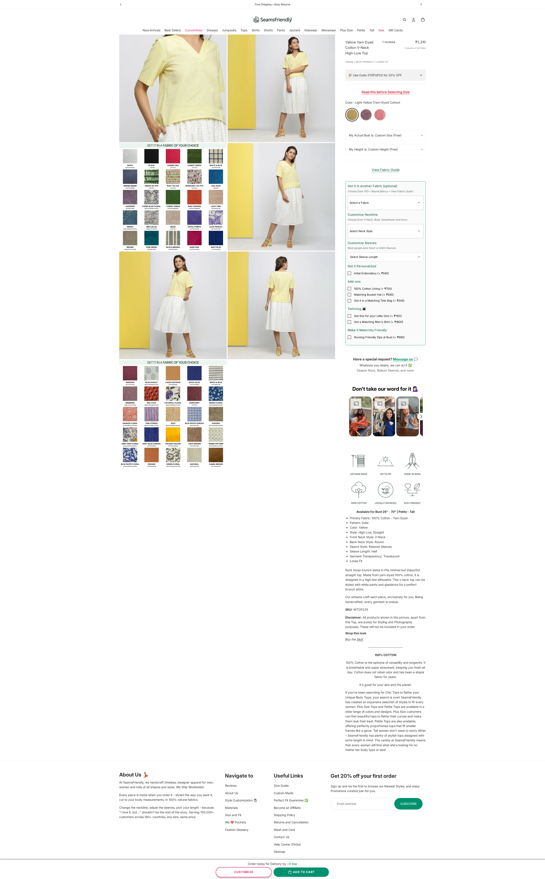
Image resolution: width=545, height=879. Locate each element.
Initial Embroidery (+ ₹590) (371, 273)
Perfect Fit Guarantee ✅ (291, 800)
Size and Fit (233, 815)
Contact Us (281, 837)
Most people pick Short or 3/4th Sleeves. (372, 248)
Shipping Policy (284, 815)
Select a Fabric (359, 202)
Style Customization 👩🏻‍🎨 (241, 800)
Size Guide (281, 785)
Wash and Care (284, 829)
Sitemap (279, 851)
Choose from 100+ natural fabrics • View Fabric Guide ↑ (381, 191)
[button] (360, 417)
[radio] (352, 114)
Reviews (231, 785)
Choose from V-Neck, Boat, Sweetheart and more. (378, 219)
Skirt (360, 639)
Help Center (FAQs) (287, 844)
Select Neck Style (361, 231)
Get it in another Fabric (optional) (381, 188)
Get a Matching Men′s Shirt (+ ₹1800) (378, 322)
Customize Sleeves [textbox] (372, 245)
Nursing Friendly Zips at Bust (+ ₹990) (379, 337)
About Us (231, 793)
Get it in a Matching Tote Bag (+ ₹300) (379, 300)
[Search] (404, 19)
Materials (231, 807)
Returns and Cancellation (291, 822)
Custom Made (283, 793)
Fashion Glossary (236, 829)
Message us (403, 359)
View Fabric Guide (386, 170)
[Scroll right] (421, 416)
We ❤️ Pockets (235, 822)
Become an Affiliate (287, 807)
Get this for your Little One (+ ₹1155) (378, 316)
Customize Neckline (378, 217)
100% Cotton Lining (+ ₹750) (373, 288)
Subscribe (408, 803)
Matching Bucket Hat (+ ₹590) (374, 294)
